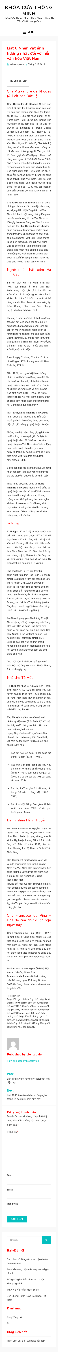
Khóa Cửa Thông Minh (29, 10)
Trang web (12, 1203)
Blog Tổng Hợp (15, 1317)
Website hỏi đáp (36, 1340)
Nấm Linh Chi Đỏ (16, 1340)
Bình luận (12, 1132)
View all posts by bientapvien (23, 1060)
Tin (18, 996)
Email (11, 1189)
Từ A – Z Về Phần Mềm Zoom (23, 1289)
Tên (10, 1175)
